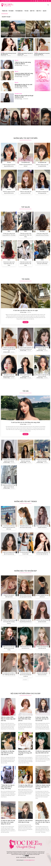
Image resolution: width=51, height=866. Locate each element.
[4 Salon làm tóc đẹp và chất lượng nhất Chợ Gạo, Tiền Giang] (9, 250)
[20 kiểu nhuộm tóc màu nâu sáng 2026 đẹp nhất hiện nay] (25, 610)
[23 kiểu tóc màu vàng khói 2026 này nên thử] (9, 585)
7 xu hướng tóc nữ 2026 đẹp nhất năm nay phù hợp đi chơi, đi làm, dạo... (9, 527)
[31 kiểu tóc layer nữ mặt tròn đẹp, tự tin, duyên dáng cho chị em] (8, 810)
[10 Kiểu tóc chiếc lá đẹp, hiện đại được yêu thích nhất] (25, 180)
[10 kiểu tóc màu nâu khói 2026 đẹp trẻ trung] (25, 810)
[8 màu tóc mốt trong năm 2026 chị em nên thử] (42, 663)
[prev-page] (24, 557)
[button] (48, 5)
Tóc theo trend (25, 189)
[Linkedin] (38, 1)
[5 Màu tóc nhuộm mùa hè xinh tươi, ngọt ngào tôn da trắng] (25, 585)
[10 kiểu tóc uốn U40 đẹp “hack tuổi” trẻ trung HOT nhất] (25, 44)
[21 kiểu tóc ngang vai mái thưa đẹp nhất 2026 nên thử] (9, 153)
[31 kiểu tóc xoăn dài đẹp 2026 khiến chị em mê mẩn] (42, 450)
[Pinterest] (42, 1)
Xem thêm (25, 322)
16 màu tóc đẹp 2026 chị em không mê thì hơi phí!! (25, 786)
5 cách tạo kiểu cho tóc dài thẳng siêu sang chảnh (25, 422)
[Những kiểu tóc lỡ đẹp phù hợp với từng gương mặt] (15, 116)
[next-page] (26, 557)
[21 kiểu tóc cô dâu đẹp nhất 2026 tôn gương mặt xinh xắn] (8, 741)
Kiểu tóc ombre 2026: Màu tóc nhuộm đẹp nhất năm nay (8, 718)
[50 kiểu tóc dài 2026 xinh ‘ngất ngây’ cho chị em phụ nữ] (9, 475)
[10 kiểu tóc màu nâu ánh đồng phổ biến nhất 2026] (42, 610)
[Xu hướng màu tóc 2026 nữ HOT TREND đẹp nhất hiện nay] (9, 663)
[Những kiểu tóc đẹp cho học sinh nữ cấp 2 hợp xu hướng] (7, 86)
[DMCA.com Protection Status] (25, 856)
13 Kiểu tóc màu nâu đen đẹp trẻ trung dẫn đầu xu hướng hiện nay (9, 622)
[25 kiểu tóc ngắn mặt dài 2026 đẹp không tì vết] (25, 365)
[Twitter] (49, 1)
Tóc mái (9, 162)
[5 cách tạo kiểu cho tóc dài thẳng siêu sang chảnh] (13, 29)
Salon (44, 10)
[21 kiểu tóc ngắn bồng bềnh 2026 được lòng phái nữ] (25, 707)
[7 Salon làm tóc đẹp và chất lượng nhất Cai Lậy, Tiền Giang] (42, 222)
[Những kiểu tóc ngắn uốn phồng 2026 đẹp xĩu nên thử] (9, 365)
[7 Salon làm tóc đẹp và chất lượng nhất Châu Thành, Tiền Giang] (25, 222)
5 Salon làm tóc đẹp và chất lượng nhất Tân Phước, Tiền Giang (25, 263)
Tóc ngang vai (18, 10)
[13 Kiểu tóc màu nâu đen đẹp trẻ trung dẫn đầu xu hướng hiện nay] (9, 610)
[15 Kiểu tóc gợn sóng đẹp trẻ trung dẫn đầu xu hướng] (25, 116)
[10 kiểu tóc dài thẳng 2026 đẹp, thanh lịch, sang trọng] (25, 450)
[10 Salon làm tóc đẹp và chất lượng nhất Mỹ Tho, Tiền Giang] (9, 222)
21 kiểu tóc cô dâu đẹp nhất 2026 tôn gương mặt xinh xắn (7, 752)
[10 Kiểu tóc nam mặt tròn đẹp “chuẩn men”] (46, 116)
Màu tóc (38, 10)
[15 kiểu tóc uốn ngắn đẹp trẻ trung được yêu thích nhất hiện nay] (42, 44)
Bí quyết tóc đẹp (6, 16)
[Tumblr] (46, 1)
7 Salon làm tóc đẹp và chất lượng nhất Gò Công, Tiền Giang (7, 786)
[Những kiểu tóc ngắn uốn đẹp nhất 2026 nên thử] (42, 338)
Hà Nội (42, 259)
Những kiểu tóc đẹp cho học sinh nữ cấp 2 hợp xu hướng (23, 85)
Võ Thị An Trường (5, 35)
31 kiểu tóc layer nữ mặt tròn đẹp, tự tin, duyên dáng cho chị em (8, 822)
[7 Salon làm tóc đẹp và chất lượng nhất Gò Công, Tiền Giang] (8, 774)
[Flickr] (33, 1)
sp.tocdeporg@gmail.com (29, 860)
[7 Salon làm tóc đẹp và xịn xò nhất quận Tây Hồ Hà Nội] (42, 250)
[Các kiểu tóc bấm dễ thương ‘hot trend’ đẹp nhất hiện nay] (9, 44)
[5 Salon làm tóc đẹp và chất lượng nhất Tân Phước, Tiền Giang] (25, 250)
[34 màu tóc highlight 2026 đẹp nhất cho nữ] (42, 585)
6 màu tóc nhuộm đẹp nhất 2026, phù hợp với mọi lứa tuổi (41, 718)
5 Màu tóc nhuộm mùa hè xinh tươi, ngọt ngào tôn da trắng (42, 786)
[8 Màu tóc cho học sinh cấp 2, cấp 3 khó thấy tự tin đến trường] (9, 637)
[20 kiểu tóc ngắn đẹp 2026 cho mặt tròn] (25, 153)
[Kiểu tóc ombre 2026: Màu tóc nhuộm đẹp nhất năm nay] (8, 707)
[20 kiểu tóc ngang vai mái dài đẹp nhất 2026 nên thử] (9, 180)
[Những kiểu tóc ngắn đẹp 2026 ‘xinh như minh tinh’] (42, 365)
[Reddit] (44, 1)
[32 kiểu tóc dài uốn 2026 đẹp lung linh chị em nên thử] (9, 450)
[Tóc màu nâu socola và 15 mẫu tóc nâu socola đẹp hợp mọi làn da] (25, 663)
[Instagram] (36, 1)
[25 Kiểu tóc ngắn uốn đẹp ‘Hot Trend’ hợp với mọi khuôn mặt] (25, 338)
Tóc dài (26, 10)
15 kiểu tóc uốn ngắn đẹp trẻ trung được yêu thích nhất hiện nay (42, 54)
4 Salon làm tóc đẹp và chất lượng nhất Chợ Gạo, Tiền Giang (9, 263)
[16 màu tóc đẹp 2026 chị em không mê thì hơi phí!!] (25, 774)
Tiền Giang (42, 231)
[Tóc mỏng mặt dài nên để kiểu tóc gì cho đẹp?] (5, 116)
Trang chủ (4, 10)
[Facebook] (31, 1)
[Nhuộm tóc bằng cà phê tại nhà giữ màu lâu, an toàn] (7, 97)
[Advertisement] (42, 99)
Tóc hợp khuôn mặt (25, 162)
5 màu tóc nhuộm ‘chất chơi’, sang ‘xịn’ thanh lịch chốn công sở (24, 74)
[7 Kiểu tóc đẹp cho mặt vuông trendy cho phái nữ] (7, 64)
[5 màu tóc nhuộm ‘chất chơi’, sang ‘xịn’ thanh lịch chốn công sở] (7, 75)
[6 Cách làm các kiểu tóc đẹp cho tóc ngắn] (38, 29)
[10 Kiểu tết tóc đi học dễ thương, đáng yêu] (36, 116)
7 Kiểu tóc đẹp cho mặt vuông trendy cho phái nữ (23, 63)
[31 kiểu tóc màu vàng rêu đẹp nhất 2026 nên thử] (42, 637)
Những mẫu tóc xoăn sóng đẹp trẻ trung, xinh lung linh (25, 752)
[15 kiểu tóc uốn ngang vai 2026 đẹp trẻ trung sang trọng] (9, 543)
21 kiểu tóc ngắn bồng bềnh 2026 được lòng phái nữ (24, 718)
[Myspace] (40, 1)
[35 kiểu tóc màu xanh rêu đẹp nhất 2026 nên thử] (25, 637)
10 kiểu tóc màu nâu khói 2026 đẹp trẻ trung (25, 821)
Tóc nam (46, 120)
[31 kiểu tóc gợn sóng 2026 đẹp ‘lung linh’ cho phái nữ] (42, 516)
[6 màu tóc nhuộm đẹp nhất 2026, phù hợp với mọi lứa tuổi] (42, 707)
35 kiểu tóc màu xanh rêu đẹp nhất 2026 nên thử (42, 752)
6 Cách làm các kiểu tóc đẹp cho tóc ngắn (25, 310)
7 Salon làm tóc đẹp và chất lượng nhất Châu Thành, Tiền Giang (26, 235)
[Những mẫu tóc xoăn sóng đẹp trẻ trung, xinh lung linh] (25, 741)
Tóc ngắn (10, 10)
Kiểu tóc (32, 10)
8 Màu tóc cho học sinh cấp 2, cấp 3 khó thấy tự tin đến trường (9, 648)
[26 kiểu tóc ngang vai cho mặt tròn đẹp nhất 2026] (42, 153)
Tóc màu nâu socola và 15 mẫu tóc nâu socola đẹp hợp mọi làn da (25, 675)
